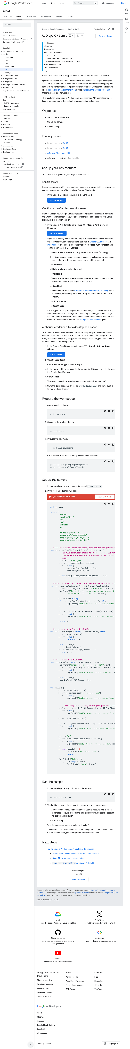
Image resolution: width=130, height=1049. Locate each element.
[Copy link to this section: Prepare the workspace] (77, 399)
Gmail (52, 3)
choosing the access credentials (97, 90)
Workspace (25, 3)
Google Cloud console (74, 985)
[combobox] (85, 3)
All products (42, 1033)
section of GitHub (72, 863)
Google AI (41, 1029)
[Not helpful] (113, 29)
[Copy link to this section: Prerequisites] (63, 136)
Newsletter (98, 981)
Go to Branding (56, 233)
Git (64, 148)
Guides (19, 16)
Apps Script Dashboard (75, 981)
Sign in (124, 3)
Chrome (40, 1017)
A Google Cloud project (57, 153)
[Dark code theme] (109, 411)
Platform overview (44, 980)
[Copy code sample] (113, 411)
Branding (94, 242)
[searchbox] (17, 25)
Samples (59, 16)
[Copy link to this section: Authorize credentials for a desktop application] (99, 327)
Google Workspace (57, 29)
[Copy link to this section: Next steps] (59, 842)
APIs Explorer (71, 989)
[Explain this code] (105, 411)
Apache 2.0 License (81, 893)
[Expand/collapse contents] (56, 43)
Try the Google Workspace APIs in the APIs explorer (70, 849)
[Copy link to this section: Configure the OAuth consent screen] (88, 208)
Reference (31, 16)
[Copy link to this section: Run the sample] (66, 782)
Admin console (72, 977)
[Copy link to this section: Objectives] (59, 111)
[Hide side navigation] (30, 1044)
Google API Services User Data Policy (91, 290)
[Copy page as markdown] (78, 35)
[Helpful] (109, 29)
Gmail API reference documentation (68, 858)
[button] (16, 51)
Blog (96, 977)
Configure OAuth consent (90, 320)
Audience (102, 242)
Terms (39, 1044)
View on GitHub (104, 497)
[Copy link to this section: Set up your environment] (79, 168)
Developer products (45, 984)
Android (40, 1013)
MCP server (46, 16)
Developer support (44, 992)
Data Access (53, 245)
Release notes (43, 988)
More (62, 3)
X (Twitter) (98, 985)
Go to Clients (56, 355)
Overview (7, 16)
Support (70, 16)
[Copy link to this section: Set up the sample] (69, 480)
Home (43, 3)
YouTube (98, 989)
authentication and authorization (62, 90)
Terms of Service (44, 997)
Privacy (48, 1044)
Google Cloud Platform (46, 1025)
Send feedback (105, 36)
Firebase (40, 1021)
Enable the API (56, 200)
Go (64, 143)
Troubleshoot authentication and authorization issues (75, 853)
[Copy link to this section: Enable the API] (61, 182)
